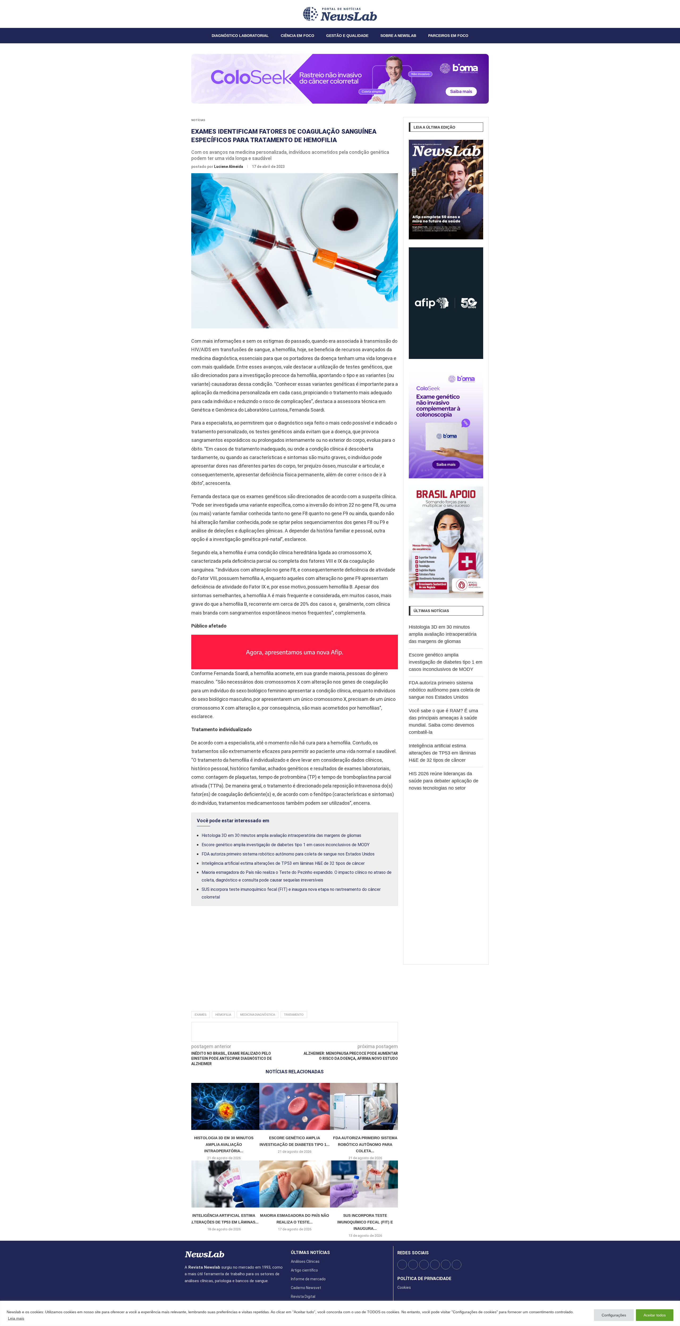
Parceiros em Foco (448, 35)
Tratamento (294, 1014)
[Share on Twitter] (298, 1032)
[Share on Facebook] (290, 1032)
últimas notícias (310, 1253)
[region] (340, 1313)
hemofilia (223, 1014)
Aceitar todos (655, 1315)
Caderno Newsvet (306, 1288)
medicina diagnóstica (257, 1014)
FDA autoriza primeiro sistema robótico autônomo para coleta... (365, 1144)
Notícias (198, 120)
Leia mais (16, 1318)
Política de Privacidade (424, 1279)
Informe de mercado (308, 1279)
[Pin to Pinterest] (307, 1032)
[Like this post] (279, 1032)
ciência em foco (297, 35)
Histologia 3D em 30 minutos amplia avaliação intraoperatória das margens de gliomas (281, 835)
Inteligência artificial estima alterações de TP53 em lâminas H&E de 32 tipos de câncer (283, 863)
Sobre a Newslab (398, 35)
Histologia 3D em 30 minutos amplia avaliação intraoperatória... (223, 1144)
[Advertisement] (294, 964)
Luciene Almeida (229, 166)
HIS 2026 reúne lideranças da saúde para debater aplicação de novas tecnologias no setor (443, 781)
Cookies (404, 1287)
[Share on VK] (325, 1032)
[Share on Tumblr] (316, 1032)
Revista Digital (303, 1296)
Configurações (614, 1315)
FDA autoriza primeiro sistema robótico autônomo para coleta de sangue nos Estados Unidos (288, 854)
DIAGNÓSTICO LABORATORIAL (240, 35)
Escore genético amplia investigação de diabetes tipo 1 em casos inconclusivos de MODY (285, 844)
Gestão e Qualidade (347, 35)
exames (200, 1014)
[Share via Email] (342, 1032)
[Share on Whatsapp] (333, 1032)
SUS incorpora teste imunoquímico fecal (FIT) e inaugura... (365, 1222)
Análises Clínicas (305, 1261)
